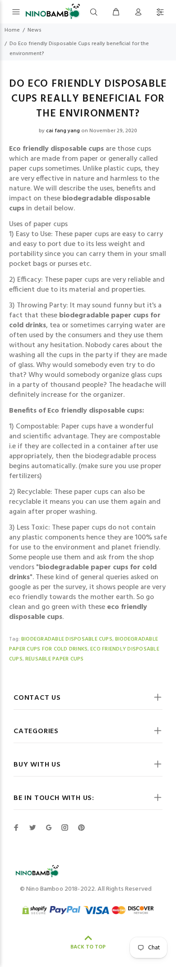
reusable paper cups (54, 659)
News (35, 30)
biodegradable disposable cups (66, 639)
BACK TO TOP (88, 947)
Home (12, 30)
